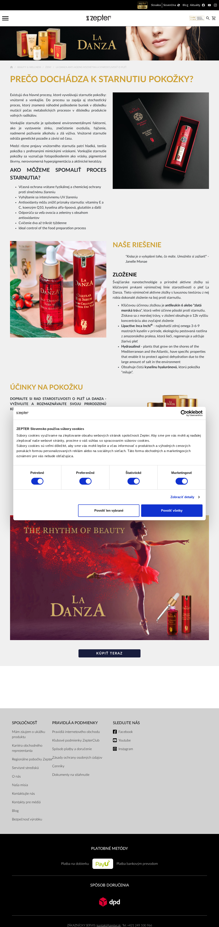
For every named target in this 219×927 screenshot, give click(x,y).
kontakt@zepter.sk (109, 925)
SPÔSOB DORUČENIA (109, 885)
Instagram (125, 749)
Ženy (48, 67)
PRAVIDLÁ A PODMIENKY (75, 723)
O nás (16, 776)
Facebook (125, 732)
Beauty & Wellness (29, 67)
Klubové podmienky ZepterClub (75, 740)
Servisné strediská (25, 768)
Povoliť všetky (171, 510)
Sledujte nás (126, 723)
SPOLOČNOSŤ (24, 723)
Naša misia (20, 785)
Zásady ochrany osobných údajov (77, 757)
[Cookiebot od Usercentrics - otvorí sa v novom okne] (184, 413)
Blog (15, 810)
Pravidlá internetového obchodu (76, 732)
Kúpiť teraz (109, 653)
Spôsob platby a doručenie (72, 749)
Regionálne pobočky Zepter (32, 759)
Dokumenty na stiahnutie (70, 774)
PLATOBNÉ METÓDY (109, 848)
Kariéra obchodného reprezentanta (27, 748)
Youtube (124, 740)
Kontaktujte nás (23, 793)
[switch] (85, 481)
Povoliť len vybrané (108, 510)
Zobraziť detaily (182, 497)
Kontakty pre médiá (26, 802)
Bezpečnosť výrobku (27, 819)
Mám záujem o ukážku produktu (28, 734)
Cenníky (58, 766)
